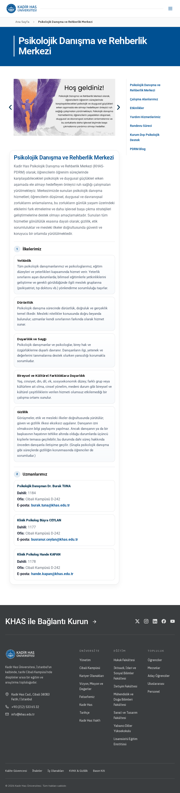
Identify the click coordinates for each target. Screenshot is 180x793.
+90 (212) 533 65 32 (25, 707)
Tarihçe (84, 713)
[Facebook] (164, 621)
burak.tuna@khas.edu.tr (50, 505)
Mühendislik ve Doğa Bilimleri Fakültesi (123, 699)
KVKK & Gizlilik (78, 771)
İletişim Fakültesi (125, 686)
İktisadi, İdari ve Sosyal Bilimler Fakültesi (125, 673)
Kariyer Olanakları (91, 676)
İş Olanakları (56, 771)
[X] (137, 621)
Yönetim (85, 660)
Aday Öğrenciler (159, 676)
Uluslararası (156, 684)
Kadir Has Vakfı (89, 720)
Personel (154, 692)
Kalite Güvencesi (16, 771)
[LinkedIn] (155, 621)
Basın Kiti (99, 771)
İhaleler (37, 771)
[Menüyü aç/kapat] (170, 8)
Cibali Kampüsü (89, 668)
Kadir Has (85, 705)
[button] (10, 107)
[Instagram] (146, 621)
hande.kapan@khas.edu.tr (52, 574)
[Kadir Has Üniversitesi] (21, 8)
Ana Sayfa (22, 22)
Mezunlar (154, 668)
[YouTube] (172, 621)
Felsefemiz (87, 697)
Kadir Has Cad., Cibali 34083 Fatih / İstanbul (30, 696)
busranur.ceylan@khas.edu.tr (54, 539)
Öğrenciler (155, 660)
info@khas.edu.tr (23, 714)
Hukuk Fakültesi (124, 660)
